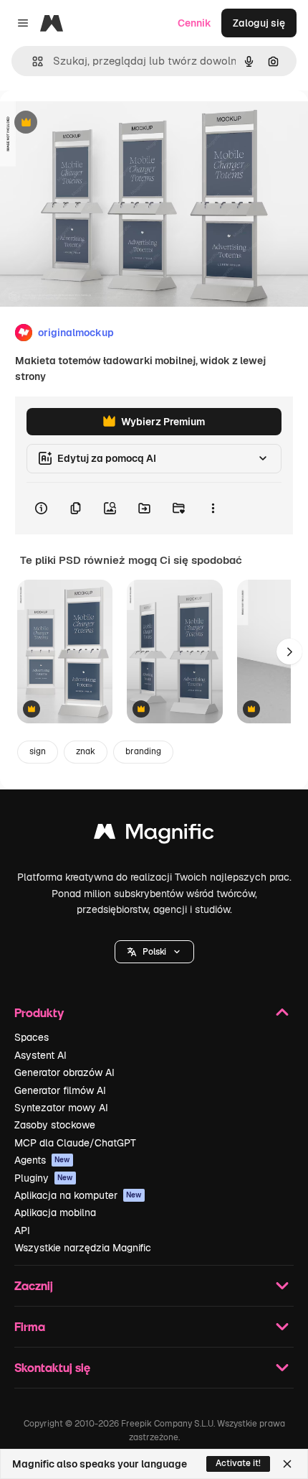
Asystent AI (40, 1055)
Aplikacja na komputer (78, 1195)
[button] (154, 951)
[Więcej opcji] (212, 508)
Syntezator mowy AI (61, 1107)
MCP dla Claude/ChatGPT (75, 1142)
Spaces (31, 1037)
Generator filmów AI (60, 1090)
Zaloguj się (259, 23)
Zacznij (33, 1285)
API (22, 1230)
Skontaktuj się (52, 1367)
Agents (42, 1160)
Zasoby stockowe (54, 1124)
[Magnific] (154, 835)
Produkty (39, 1012)
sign (37, 751)
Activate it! (238, 1463)
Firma (29, 1326)
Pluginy (43, 1178)
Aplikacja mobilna (55, 1212)
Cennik (194, 23)
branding (143, 751)
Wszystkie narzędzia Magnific (82, 1247)
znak (85, 751)
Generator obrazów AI (64, 1072)
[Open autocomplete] (32, 61)
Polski (154, 952)
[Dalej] (289, 651)
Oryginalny (99, 123)
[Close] (287, 1464)
